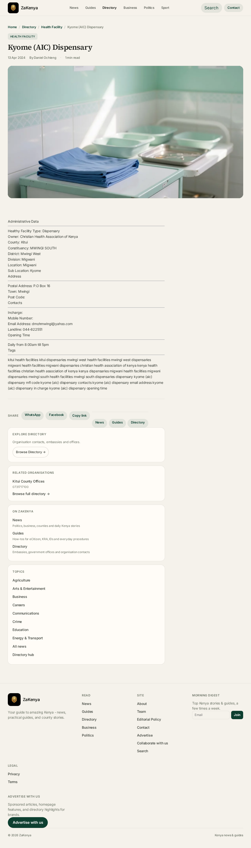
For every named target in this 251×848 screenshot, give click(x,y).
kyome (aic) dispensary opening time (78, 388)
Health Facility (51, 27)
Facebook (56, 415)
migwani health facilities (26, 365)
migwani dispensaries (62, 365)
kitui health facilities (23, 360)
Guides (90, 8)
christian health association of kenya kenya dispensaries (65, 371)
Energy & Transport (28, 638)
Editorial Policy (149, 719)
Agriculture (21, 580)
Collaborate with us (152, 743)
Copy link (79, 415)
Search (211, 7)
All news (19, 646)
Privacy (14, 774)
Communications (26, 613)
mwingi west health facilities (88, 360)
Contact (233, 8)
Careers (19, 605)
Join (237, 715)
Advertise (144, 735)
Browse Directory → (31, 452)
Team (141, 711)
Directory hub (23, 655)
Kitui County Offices (28, 481)
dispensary (124, 377)
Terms (13, 782)
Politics (149, 8)
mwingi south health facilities (50, 377)
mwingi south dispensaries (94, 377)
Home (12, 27)
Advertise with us (28, 822)
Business (130, 8)
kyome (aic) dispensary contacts (65, 382)
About (142, 704)
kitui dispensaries (52, 360)
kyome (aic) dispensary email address (121, 382)
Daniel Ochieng (45, 58)
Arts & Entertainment (29, 588)
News (74, 8)
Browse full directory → (31, 494)
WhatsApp (32, 415)
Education (20, 630)
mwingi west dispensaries (131, 360)
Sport (165, 8)
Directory (109, 8)
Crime (17, 621)
